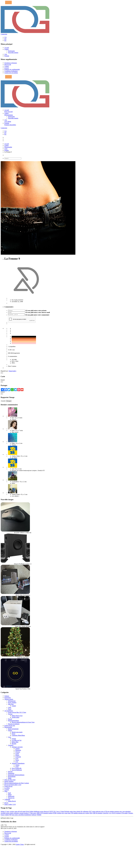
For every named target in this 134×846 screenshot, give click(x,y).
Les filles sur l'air (16, 740)
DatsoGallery (12, 371)
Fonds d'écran (8, 786)
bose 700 (70, 813)
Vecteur (10, 714)
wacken (12, 811)
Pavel (9, 709)
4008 (38, 813)
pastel (24, 811)
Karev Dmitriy (12, 702)
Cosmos (6, 789)
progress (116, 811)
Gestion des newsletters (11, 73)
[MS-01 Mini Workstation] (15, 593)
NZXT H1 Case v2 (55, 811)
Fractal (10, 719)
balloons (34, 815)
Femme (6, 150)
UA (5, 37)
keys (63, 813)
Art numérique (8, 710)
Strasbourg (11, 773)
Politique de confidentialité (12, 69)
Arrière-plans (15, 717)
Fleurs (13, 734)
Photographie (8, 147)
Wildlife (39, 815)
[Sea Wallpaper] (12, 441)
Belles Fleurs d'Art (17, 715)
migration (128, 811)
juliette (7, 815)
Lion (16, 761)
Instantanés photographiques (16, 775)
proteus (50, 813)
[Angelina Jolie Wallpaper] (12, 429)
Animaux (10, 745)
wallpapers (85, 811)
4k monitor (99, 813)
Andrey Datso (20, 844)
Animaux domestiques (18, 763)
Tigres (17, 760)
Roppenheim (11, 776)
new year (122, 811)
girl (21, 811)
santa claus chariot (75, 811)
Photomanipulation (13, 720)
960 (10, 815)
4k (81, 811)
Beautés (14, 743)
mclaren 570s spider (122, 813)
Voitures (6, 696)
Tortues (17, 748)
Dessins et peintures (13, 724)
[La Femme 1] (12, 480)
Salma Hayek (12, 801)
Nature (10, 730)
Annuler (3, 401)
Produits (6, 56)
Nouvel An (11, 798)
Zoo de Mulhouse (17, 770)
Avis (5, 54)
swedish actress (5, 813)
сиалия (21, 813)
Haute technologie (13, 729)
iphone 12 (3, 811)
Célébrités (7, 799)
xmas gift (17, 811)
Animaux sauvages (17, 747)
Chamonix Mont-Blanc (18, 735)
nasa (66, 813)
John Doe (11, 704)
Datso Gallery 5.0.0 (10, 804)
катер (41, 811)
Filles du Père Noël (9, 780)
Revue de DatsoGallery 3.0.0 (12, 784)
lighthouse (37, 811)
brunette (45, 813)
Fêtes (5, 791)
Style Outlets (29, 811)
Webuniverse (11, 701)
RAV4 (114, 813)
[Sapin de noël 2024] (15, 656)
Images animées (8, 781)
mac (8, 811)
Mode (9, 778)
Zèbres (17, 755)
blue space (33, 813)
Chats (17, 766)
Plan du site (7, 64)
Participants (11, 51)
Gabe (9, 707)
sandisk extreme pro (79, 813)
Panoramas (7, 697)
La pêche (7, 788)
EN (5, 39)
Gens (5, 148)
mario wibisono (14, 813)
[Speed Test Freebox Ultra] (15, 687)
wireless (59, 813)
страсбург (106, 813)
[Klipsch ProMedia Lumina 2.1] (15, 562)
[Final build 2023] (12, 493)
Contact (6, 66)
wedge (87, 813)
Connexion (4, 34)
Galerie (6, 49)
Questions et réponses (10, 63)
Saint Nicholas (65, 811)
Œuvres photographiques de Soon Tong (23, 722)
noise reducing (96, 811)
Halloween (11, 796)
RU (5, 40)
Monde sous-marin (17, 732)
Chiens (17, 765)
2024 (90, 813)
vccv (110, 813)
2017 (90, 811)
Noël (9, 793)
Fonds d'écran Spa (9, 725)
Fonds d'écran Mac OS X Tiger (17, 712)
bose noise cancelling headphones (21, 815)
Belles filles (15, 742)
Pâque (10, 794)
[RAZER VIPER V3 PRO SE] (15, 531)
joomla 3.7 (27, 813)
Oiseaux (17, 752)
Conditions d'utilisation (11, 71)
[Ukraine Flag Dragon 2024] (12, 454)
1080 (94, 813)
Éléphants (18, 750)
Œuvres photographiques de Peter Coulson (16, 783)
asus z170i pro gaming (107, 811)
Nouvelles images (13, 52)
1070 (41, 813)
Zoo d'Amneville (16, 768)
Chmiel (14, 706)
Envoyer (9, 401)
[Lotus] (12, 416)
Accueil (6, 47)
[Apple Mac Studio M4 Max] (15, 624)
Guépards (18, 757)
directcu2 (46, 811)
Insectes (10, 771)
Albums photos (8, 699)
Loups (17, 753)
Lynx (16, 758)
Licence (6, 68)
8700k (55, 813)
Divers (6, 803)
